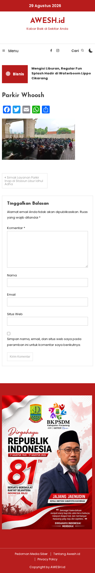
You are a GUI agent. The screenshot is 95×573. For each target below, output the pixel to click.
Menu (13, 50)
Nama (12, 275)
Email (11, 294)
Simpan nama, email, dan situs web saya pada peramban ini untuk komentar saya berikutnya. (44, 342)
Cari (75, 50)
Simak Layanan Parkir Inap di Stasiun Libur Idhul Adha (24, 180)
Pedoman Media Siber (31, 554)
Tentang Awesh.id (66, 554)
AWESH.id (47, 21)
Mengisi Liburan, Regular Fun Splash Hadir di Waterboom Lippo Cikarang (60, 73)
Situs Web (15, 314)
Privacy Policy (47, 559)
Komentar (16, 228)
